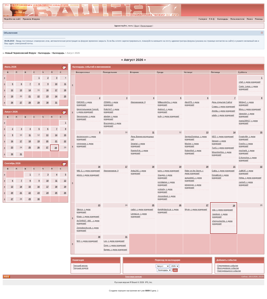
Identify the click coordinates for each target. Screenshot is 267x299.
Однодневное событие (227, 265)
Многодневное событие (228, 268)
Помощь (259, 19)
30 (47, 102)
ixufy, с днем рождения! (168, 116)
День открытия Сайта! (222, 102)
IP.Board (133, 282)
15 (65, 135)
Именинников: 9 (111, 171)
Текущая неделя (80, 268)
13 (21, 90)
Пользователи (237, 19)
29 (38, 102)
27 (21, 102)
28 (30, 102)
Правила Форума (31, 19)
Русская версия (121, 282)
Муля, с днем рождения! (196, 209)
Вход (137, 26)
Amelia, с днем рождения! (223, 111)
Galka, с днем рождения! (223, 171)
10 (56, 84)
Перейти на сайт (12, 19)
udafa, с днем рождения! (223, 115)
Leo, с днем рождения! (114, 241)
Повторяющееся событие (229, 271)
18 (65, 90)
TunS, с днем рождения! (223, 148)
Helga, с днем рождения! (250, 178)
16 (47, 90)
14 (30, 90)
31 (56, 102)
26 (12, 102)
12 (12, 90)
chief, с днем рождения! (249, 82)
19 (12, 96)
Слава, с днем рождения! (223, 106)
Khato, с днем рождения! (88, 216)
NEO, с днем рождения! (223, 136)
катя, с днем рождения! (168, 171)
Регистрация (146, 26)
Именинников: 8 (138, 102)
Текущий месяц (80, 265)
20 (47, 141)
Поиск (250, 19)
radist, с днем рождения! (142, 209)
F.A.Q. (212, 19)
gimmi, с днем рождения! (88, 175)
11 (65, 84)
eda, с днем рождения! (222, 210)
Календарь (222, 19)
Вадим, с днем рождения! (115, 249)
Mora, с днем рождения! (250, 109)
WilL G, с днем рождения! (88, 171)
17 (56, 90)
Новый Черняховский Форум (20, 53)
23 (47, 96)
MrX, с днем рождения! (87, 241)
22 (38, 96)
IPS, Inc (148, 282)
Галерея (203, 19)
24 (56, 96)
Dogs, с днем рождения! (115, 245)
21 (30, 96)
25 (65, 96)
